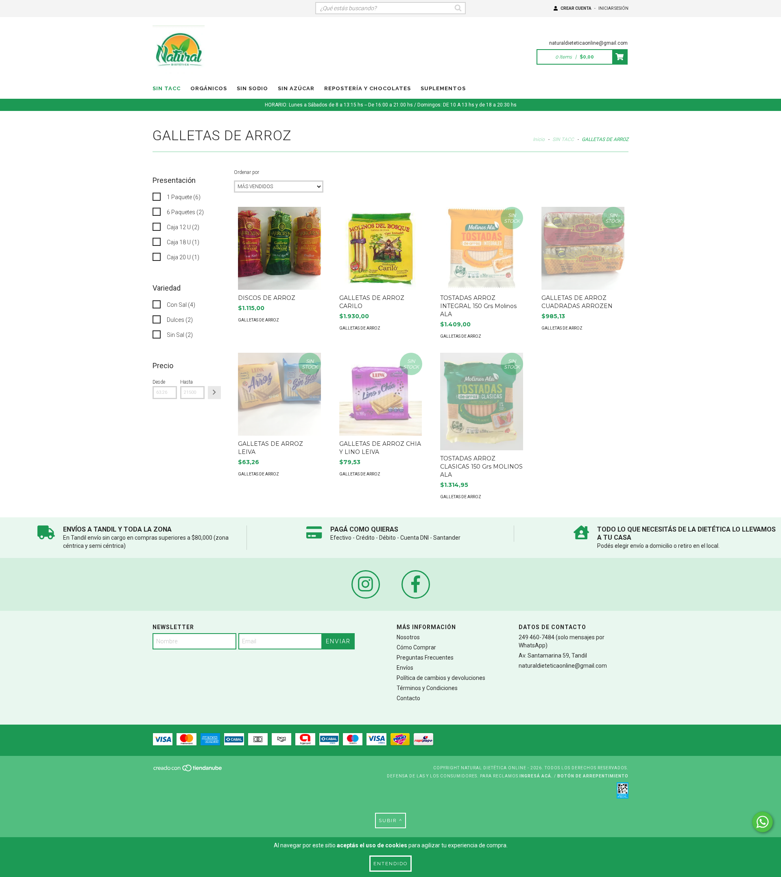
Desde (159, 382)
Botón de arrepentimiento (592, 776)
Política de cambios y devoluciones (441, 678)
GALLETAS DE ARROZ (258, 320)
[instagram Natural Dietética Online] (365, 584)
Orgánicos (208, 88)
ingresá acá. (536, 776)
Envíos (405, 667)
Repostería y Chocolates (367, 88)
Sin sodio (252, 88)
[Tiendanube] (188, 770)
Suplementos (443, 88)
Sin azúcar (296, 88)
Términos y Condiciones (427, 688)
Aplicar (214, 392)
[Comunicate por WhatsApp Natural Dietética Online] (762, 822)
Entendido (390, 863)
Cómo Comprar (416, 647)
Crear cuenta (576, 8)
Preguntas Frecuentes (425, 657)
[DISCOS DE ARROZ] (279, 248)
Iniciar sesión (613, 8)
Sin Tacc (167, 88)
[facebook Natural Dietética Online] (415, 584)
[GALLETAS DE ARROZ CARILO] (380, 248)
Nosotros (408, 637)
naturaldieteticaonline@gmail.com (588, 43)
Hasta (186, 382)
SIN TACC (563, 139)
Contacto (408, 698)
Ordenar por (246, 172)
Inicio (539, 139)
